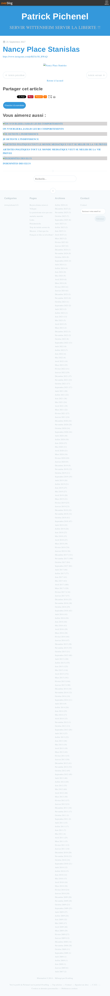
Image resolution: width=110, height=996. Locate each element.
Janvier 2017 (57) (62, 595)
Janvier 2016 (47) (62, 640)
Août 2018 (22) (61, 525)
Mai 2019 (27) (61, 491)
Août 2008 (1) (60, 956)
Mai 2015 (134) (61, 670)
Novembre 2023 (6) (63, 298)
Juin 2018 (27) (61, 532)
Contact (83, 205)
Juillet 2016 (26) (62, 618)
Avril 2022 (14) (61, 361)
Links (32, 220)
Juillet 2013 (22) (62, 737)
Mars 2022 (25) (61, 365)
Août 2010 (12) (61, 867)
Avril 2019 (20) (61, 495)
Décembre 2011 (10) (63, 808)
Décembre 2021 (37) (63, 376)
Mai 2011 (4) (60, 834)
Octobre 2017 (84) (62, 562)
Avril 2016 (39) (61, 629)
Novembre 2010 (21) (63, 856)
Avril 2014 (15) (61, 718)
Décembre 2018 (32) (63, 510)
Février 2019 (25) (62, 502)
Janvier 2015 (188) (62, 685)
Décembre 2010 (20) (63, 852)
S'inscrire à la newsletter (14, 105)
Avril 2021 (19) (61, 406)
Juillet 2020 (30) (62, 439)
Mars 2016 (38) (61, 633)
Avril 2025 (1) (60, 234)
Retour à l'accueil (55, 80)
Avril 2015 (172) (62, 674)
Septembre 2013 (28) (63, 729)
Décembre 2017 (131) (64, 554)
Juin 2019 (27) (61, 487)
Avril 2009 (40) (61, 927)
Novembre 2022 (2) (63, 335)
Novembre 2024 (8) (63, 253)
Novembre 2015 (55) (63, 647)
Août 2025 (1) (60, 223)
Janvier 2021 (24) (62, 417)
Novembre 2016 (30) (63, 603)
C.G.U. (95, 984)
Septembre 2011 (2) (63, 819)
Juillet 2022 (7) (61, 350)
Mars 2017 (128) (62, 588)
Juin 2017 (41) (61, 577)
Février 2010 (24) (62, 889)
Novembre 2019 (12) (63, 469)
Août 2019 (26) (61, 480)
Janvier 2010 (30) (62, 893)
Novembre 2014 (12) (63, 692)
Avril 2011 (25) (61, 837)
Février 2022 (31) (62, 368)
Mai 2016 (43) (61, 625)
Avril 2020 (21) (61, 450)
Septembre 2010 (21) (63, 863)
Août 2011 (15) (61, 822)
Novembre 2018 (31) (63, 514)
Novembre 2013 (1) (63, 722)
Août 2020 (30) (61, 435)
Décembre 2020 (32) (63, 420)
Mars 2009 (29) (61, 930)
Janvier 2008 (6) (61, 968)
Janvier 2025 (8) (61, 246)
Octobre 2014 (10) (62, 696)
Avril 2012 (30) (61, 793)
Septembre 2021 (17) (63, 387)
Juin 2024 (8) (60, 272)
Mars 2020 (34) (61, 454)
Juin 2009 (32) (61, 919)
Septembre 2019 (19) (63, 476)
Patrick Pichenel (55, 16)
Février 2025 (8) (61, 242)
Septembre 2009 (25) (63, 908)
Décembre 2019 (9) (62, 465)
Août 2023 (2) (60, 309)
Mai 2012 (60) (61, 789)
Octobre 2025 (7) (62, 216)
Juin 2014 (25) (61, 711)
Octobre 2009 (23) (62, 904)
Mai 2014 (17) (61, 714)
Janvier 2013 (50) (62, 759)
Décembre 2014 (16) (63, 688)
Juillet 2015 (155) (62, 662)
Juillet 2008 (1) (61, 960)
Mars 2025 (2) (60, 238)
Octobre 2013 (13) (62, 726)
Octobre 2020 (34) (62, 428)
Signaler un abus (82, 984)
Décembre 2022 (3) (62, 331)
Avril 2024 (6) (60, 279)
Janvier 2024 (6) (61, 290)
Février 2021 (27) (62, 413)
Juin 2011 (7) (60, 830)
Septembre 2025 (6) (63, 220)
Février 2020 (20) (62, 458)
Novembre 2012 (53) (63, 767)
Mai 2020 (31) (61, 447)
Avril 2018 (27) (61, 540)
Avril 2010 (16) (61, 882)
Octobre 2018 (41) (62, 517)
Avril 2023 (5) (60, 324)
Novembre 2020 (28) (63, 424)
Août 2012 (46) (61, 778)
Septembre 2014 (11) (63, 700)
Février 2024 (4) (61, 287)
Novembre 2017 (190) (64, 558)
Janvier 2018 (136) (62, 551)
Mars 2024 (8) (60, 283)
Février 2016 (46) (62, 636)
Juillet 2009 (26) (62, 915)
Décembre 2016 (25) (63, 599)
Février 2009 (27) (62, 934)
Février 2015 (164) (62, 681)
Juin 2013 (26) (61, 741)
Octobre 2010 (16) (62, 860)
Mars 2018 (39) (61, 543)
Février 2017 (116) (62, 592)
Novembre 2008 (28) (63, 945)
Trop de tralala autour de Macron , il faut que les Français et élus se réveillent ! (42, 231)
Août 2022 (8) (60, 346)
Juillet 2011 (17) (62, 826)
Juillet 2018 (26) (62, 528)
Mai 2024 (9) (60, 275)
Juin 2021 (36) (61, 398)
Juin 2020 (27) (61, 443)
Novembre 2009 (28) (63, 901)
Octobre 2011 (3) (62, 815)
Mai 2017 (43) (61, 581)
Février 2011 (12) (62, 845)
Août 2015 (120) (61, 659)
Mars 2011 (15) (61, 841)
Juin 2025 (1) (60, 231)
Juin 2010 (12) (61, 874)
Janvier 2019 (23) (62, 506)
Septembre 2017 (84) (63, 566)
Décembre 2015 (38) (63, 644)
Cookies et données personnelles (45, 988)
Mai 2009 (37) (61, 923)
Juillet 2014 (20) (62, 707)
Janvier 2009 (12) (62, 938)
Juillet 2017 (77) (62, 573)
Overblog (69, 978)
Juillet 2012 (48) (62, 781)
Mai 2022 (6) (60, 357)
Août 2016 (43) (61, 614)
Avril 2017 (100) (62, 584)
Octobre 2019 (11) (62, 473)
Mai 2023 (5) (60, 320)
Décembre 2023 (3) (62, 294)
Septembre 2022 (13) (63, 342)
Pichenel (26, 984)
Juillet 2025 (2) (61, 227)
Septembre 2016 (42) (63, 610)
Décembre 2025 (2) (62, 208)
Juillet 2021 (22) (62, 394)
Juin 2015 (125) (61, 666)
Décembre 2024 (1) (62, 249)
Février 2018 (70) (62, 547)
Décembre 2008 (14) (63, 941)
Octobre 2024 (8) (62, 257)
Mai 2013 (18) (61, 744)
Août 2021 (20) (61, 391)
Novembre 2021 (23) (63, 380)
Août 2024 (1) (60, 264)
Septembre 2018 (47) (63, 521)
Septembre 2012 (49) (63, 774)
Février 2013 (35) (62, 755)
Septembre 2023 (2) (63, 305)
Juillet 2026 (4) (61, 205)
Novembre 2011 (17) (63, 811)
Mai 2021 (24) (61, 402)
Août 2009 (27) (61, 912)
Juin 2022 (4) (60, 354)
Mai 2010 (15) (61, 878)
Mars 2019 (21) (61, 499)
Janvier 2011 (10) (62, 848)
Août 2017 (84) (61, 569)
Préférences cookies (70, 988)
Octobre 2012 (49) (62, 770)
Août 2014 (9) (60, 703)
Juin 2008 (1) (60, 964)
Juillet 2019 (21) (62, 484)
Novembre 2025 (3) (63, 212)
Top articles (57, 984)
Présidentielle (35, 223)
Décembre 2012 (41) (63, 763)
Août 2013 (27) (61, 733)
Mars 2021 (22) (61, 409)
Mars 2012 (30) (61, 796)
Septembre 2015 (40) (63, 655)
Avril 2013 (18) (61, 748)
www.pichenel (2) (11, 205)
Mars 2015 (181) (62, 677)
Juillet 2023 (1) (61, 313)
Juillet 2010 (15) (62, 871)
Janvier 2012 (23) (62, 804)
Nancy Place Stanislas (41, 49)
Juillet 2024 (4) (61, 268)
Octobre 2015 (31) (62, 651)
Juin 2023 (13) (61, 316)
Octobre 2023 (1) (62, 301)
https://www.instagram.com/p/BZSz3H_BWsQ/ (25, 56)
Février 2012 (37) (62, 800)
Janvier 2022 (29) (62, 372)
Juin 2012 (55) (61, 785)
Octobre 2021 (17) (62, 383)
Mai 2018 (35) (61, 536)
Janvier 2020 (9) (61, 461)
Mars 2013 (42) (61, 752)
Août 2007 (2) (60, 971)
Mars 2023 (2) (60, 327)
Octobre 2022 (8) (62, 339)
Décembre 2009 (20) (63, 897)
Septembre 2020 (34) (63, 432)
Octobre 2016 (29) (62, 607)
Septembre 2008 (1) (63, 953)
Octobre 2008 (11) (62, 949)
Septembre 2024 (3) (63, 260)
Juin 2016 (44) (61, 621)
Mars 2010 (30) (61, 886)
